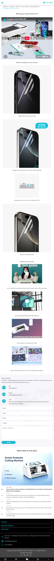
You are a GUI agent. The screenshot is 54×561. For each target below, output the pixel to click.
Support (12, 6)
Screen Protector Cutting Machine (30, 6)
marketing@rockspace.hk (11, 541)
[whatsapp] (16, 559)
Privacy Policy (28, 552)
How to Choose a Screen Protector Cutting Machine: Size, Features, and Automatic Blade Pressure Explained (29, 490)
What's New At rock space (27, 451)
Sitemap (22, 552)
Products (4, 522)
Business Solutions (7, 526)
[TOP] (48, 559)
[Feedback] (37, 559)
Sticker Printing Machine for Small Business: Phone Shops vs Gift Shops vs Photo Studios (28, 502)
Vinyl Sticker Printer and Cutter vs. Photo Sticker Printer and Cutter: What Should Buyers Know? (29, 508)
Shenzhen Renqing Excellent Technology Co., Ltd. (24, 550)
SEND (8, 442)
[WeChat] (27, 559)
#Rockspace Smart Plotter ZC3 (11, 8)
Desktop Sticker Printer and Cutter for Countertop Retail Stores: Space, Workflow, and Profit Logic (29, 514)
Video (17, 6)
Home (6, 6)
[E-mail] (5, 559)
